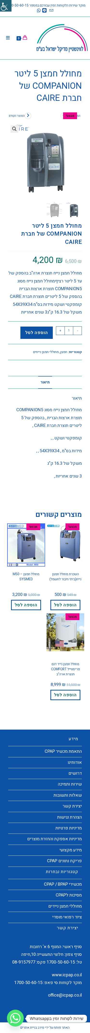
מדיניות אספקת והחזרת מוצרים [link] (54, 839)
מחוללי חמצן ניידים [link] (65, 906)
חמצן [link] (63, 352)
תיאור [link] (45, 382)
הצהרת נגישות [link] (69, 817)
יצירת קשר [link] (72, 806)
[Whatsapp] (15, 1018)
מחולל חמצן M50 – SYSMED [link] (26, 577)
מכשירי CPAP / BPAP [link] (63, 884)
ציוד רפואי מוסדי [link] (67, 917)
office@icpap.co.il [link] (65, 995)
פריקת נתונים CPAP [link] (64, 861)
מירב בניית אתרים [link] (32, 1027)
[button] (14, 129)
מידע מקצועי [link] (71, 850)
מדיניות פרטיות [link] (68, 828)
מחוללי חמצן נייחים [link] (46, 352)
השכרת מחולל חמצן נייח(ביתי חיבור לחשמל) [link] (65, 577)
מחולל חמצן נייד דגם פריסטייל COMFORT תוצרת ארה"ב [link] (65, 669)
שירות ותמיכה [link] (70, 784)
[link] (6, 6)
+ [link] (60, 330)
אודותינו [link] (75, 762)
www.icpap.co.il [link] (67, 975)
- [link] (77, 330)
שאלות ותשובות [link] (68, 795)
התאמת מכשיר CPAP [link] (63, 751)
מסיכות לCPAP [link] (69, 895)
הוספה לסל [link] (36, 332)
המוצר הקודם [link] (17, 116)
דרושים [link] (75, 773)
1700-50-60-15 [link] (61, 962)
